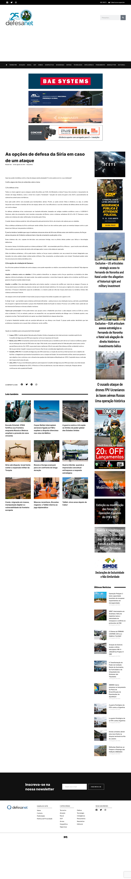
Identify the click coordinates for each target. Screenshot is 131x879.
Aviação (22, 65)
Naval (29, 65)
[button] (22, 384)
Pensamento (100, 65)
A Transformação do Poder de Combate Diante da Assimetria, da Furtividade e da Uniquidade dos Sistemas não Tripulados (116, 669)
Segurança (60, 65)
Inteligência (89, 65)
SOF (35, 65)
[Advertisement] (65, 41)
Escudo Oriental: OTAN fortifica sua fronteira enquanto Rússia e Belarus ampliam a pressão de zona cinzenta (17, 430)
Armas (40, 65)
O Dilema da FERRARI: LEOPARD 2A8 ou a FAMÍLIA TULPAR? (116, 634)
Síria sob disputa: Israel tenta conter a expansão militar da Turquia (17, 467)
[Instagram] (16, 2)
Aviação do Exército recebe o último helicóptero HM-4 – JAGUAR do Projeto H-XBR (116, 649)
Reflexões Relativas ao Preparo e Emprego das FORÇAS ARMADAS (117, 749)
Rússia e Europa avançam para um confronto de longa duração (46, 467)
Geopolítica (49, 65)
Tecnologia (78, 65)
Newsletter (111, 65)
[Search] (123, 17)
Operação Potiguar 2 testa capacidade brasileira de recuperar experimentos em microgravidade (116, 598)
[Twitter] (11, 2)
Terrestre (13, 65)
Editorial (121, 65)
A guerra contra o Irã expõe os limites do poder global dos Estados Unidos (74, 427)
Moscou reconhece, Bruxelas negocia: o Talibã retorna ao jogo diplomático (46, 505)
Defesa (69, 65)
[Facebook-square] (7, 2)
